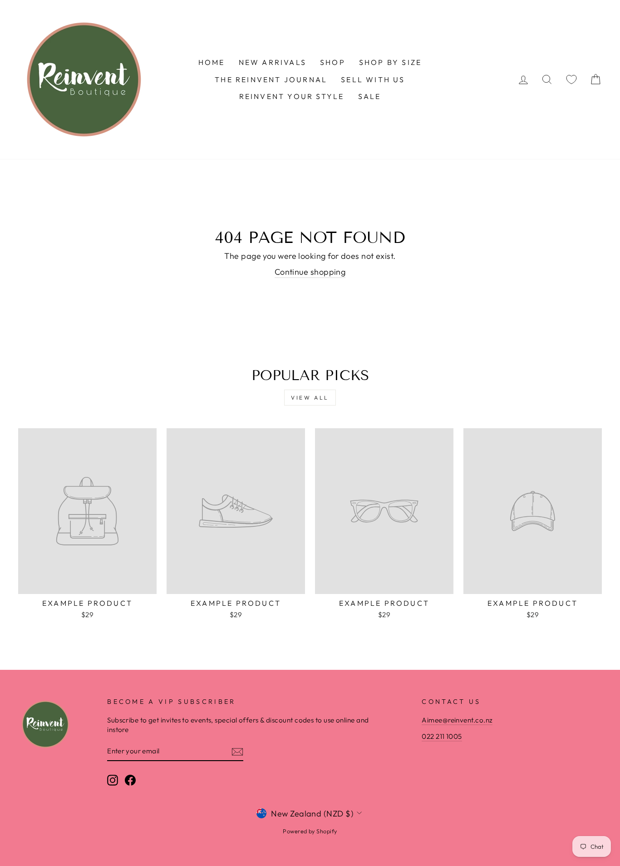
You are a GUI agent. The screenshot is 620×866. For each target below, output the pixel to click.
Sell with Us (373, 79)
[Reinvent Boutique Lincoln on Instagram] (112, 780)
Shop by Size (390, 62)
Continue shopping (310, 272)
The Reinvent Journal (271, 79)
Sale (369, 96)
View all (310, 397)
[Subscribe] (237, 751)
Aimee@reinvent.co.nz (457, 720)
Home (211, 62)
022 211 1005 (442, 736)
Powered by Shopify (310, 831)
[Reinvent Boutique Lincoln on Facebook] (130, 780)
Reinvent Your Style (291, 96)
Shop (332, 62)
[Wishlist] (571, 79)
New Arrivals (272, 62)
